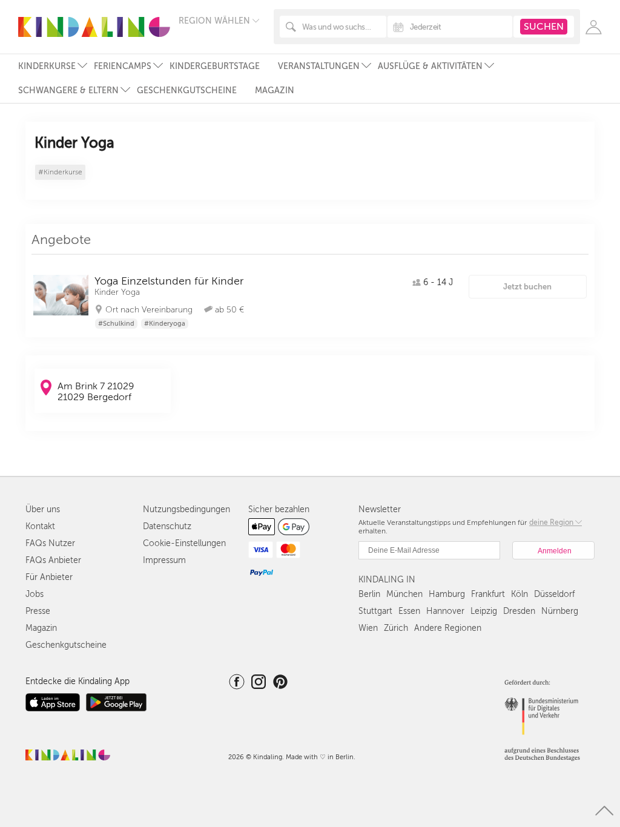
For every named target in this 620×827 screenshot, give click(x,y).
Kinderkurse (47, 66)
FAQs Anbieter (53, 560)
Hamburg (447, 594)
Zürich (396, 628)
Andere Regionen (447, 628)
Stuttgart (375, 611)
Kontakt (40, 526)
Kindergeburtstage (215, 66)
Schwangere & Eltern (68, 90)
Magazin (274, 90)
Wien (368, 628)
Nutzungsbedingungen (186, 509)
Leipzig (483, 611)
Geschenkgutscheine (187, 90)
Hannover (445, 611)
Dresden (519, 611)
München (404, 594)
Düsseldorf (554, 594)
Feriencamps (122, 66)
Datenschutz (167, 526)
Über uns (42, 509)
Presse (37, 611)
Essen (409, 611)
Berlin (369, 594)
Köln (519, 594)
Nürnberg (559, 611)
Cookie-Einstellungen (184, 543)
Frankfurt (488, 594)
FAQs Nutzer (50, 543)
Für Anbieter (49, 577)
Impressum (164, 560)
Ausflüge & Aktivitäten (430, 66)
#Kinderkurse (60, 172)
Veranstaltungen (319, 66)
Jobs (34, 594)
